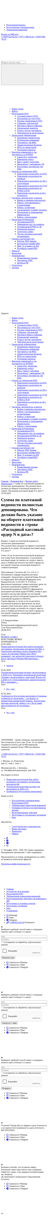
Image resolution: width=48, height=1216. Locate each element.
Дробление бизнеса (26, 229)
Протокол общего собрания (29, 126)
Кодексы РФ (22, 263)
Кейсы (15, 111)
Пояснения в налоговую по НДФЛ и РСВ (29, 189)
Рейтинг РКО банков (26, 241)
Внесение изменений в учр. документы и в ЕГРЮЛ (24, 153)
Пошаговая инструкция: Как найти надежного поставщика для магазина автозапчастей (22, 647)
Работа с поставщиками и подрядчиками (28, 204)
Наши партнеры (19, 829)
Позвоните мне (8, 958)
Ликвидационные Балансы (29, 145)
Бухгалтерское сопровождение (20, 27)
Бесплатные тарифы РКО (28, 243)
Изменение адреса (25, 159)
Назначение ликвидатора (28, 138)
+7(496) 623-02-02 (9, 37)
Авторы (15, 268)
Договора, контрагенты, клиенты (27, 198)
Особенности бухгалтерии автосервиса (19, 696)
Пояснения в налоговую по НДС (32, 174)
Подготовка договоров (16, 906)
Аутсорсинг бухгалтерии (17, 891)
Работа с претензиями (27, 217)
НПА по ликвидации (26, 147)
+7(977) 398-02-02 (26, 37)
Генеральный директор (27, 128)
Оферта (15, 834)
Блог (14, 817)
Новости (16, 251)
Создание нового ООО (27, 116)
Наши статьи (17, 109)
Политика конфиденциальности (15, 864)
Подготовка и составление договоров (29, 815)
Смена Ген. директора (27, 157)
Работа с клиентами (26, 207)
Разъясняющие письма (27, 258)
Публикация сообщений (28, 140)
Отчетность (17, 265)
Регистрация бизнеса (15, 25)
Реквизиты (17, 831)
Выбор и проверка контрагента (31, 200)
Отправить (6, 1088)
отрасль (9, 665)
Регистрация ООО (20, 114)
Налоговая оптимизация (23, 219)
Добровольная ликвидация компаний (29, 805)
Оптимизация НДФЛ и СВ (29, 227)
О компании (12, 911)
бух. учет (10, 689)
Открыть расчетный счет (23, 239)
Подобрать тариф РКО (27, 248)
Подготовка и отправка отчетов (20, 903)
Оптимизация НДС (26, 222)
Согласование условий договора (32, 210)
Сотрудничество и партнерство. (26, 826)
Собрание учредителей (27, 123)
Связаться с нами (9, 1023)
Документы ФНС (25, 260)
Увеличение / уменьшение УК (30, 164)
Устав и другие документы (29, 130)
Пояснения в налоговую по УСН (32, 186)
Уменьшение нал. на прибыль (30, 224)
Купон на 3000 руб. (10, 34)
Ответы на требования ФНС (25, 171)
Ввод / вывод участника (28, 162)
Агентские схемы (25, 231)
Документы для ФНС (27, 142)
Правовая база (18, 255)
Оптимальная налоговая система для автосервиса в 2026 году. (23, 787)
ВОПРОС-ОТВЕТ (9, 637)
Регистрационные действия (24, 812)
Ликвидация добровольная (24, 135)
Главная (10, 889)
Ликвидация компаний (16, 30)
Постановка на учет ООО (28, 118)
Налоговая (16, 253)
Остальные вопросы (26, 150)
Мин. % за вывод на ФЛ (28, 246)
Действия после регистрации (30, 133)
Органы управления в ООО (29, 121)
